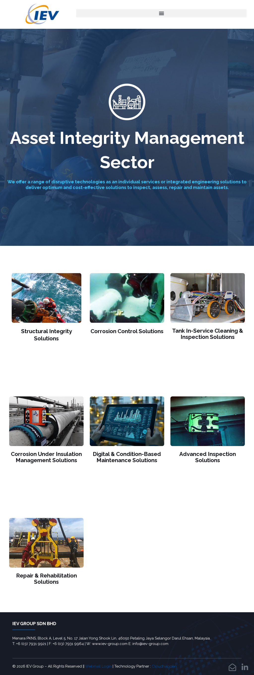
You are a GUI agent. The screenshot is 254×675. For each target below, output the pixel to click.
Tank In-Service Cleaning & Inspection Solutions (207, 333)
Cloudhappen (164, 666)
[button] (161, 13)
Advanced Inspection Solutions (207, 457)
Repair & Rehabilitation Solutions (46, 578)
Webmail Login (98, 666)
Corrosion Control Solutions (127, 331)
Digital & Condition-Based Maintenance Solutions (127, 457)
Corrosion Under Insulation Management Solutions (46, 457)
